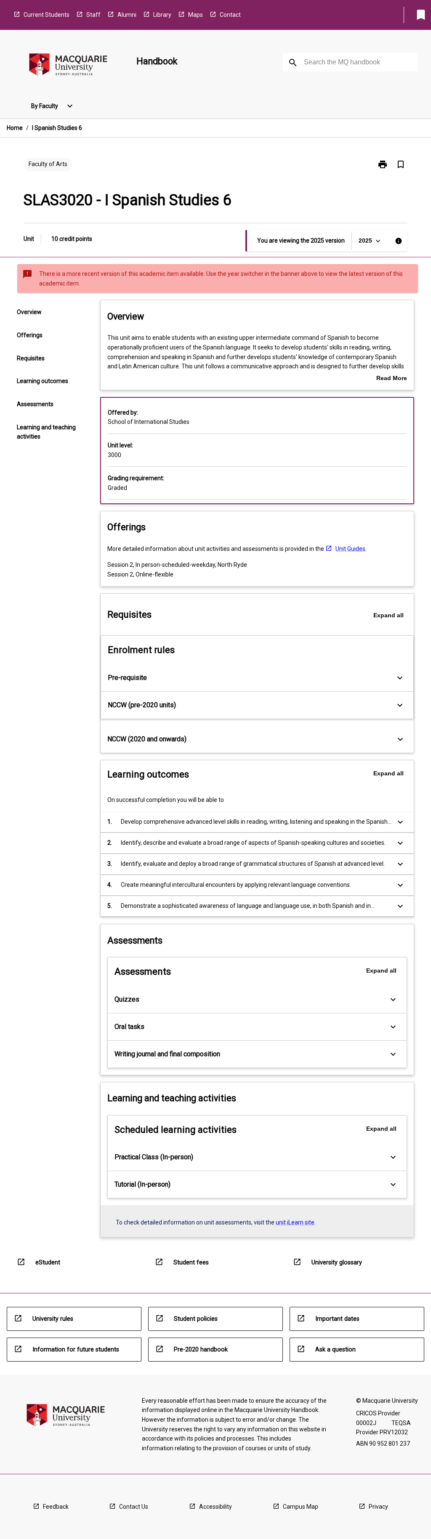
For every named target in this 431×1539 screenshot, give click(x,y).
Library (162, 14)
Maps (195, 14)
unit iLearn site (295, 1222)
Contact (230, 14)
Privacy (378, 1506)
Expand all (388, 615)
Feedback (56, 1506)
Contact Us (133, 1506)
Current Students (46, 14)
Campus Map (300, 1506)
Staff (93, 14)
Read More (391, 379)
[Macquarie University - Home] (68, 66)
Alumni (126, 14)
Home (15, 127)
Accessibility (215, 1506)
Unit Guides (350, 548)
